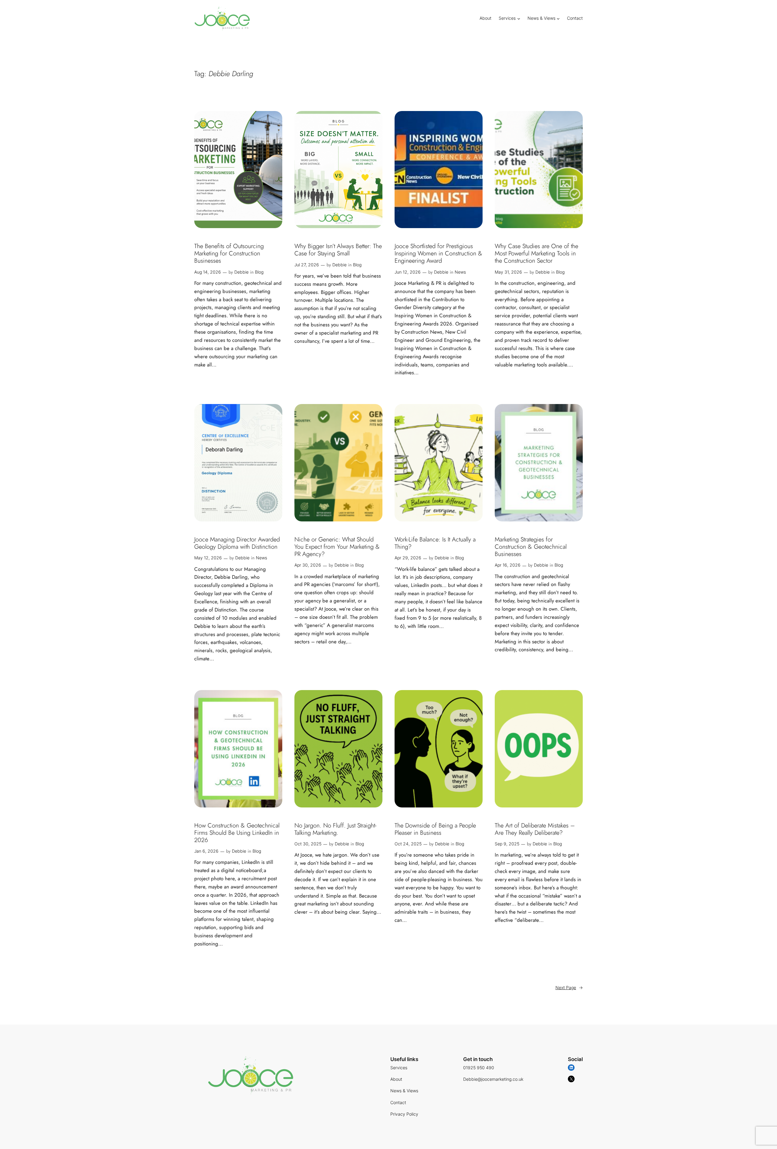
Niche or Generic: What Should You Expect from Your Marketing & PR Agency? (337, 547)
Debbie (241, 272)
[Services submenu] (518, 18)
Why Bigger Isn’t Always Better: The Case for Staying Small (338, 250)
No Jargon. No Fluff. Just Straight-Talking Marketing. (335, 829)
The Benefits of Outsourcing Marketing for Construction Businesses (229, 254)
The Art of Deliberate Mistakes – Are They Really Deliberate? (535, 829)
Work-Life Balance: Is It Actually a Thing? (435, 543)
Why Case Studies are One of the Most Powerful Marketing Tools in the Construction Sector (536, 254)
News (460, 272)
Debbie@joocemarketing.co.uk (493, 1079)
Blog (259, 272)
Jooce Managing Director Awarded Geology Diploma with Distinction (237, 543)
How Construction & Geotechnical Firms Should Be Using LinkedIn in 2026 (237, 833)
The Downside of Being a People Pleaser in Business (435, 829)
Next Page (569, 987)
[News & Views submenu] (558, 18)
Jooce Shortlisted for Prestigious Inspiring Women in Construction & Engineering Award (438, 254)
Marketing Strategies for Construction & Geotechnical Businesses (531, 547)
